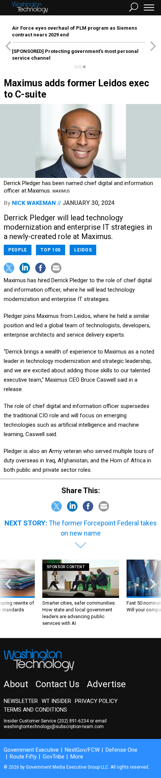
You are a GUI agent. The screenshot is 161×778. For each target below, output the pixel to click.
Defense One (121, 749)
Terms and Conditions (35, 709)
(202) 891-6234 (73, 721)
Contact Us (57, 684)
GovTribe (53, 756)
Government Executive (31, 749)
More (76, 756)
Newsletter (21, 701)
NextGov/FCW (82, 749)
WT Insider (56, 701)
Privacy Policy (96, 701)
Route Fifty (23, 756)
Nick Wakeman (34, 203)
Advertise (106, 684)
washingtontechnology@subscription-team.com (54, 726)
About (16, 684)
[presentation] (8, 593)
